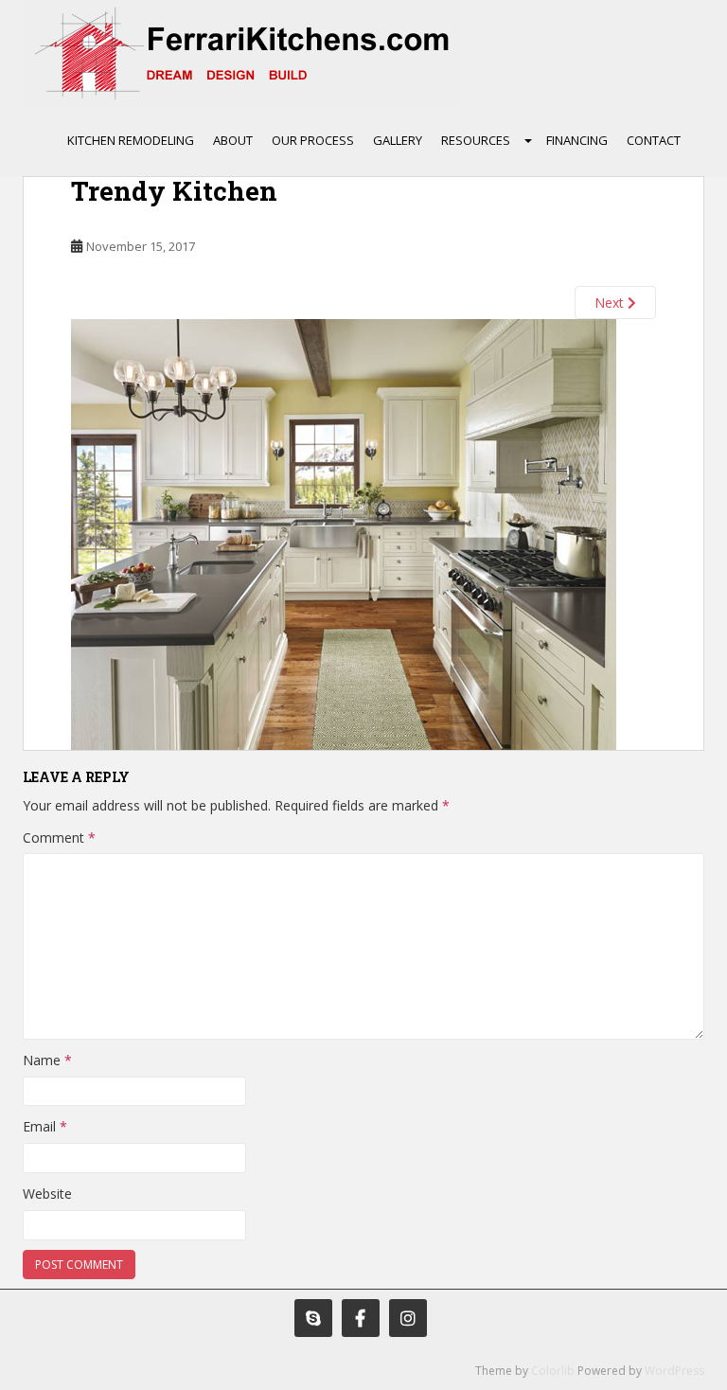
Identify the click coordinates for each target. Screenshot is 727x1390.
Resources (475, 140)
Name (47, 1060)
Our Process (313, 140)
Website (47, 1194)
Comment (59, 837)
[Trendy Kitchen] (343, 532)
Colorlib (553, 1371)
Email (45, 1126)
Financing (577, 140)
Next (611, 303)
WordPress (674, 1371)
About (233, 140)
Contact (654, 140)
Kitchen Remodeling (130, 140)
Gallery (397, 140)
